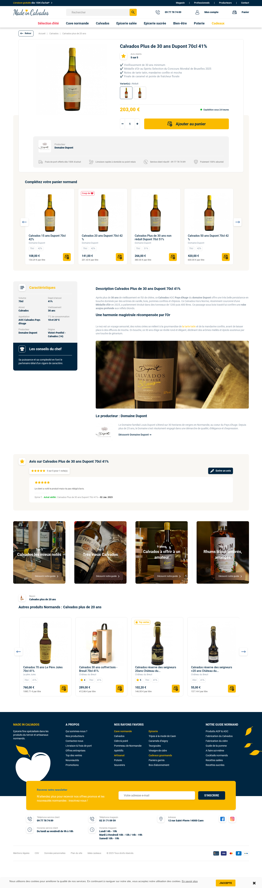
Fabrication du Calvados (219, 736)
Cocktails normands (217, 755)
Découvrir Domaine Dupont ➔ (135, 434)
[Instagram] (232, 818)
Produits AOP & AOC (217, 731)
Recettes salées (214, 760)
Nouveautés (72, 760)
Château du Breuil (87, 674)
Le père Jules (29, 674)
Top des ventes (74, 755)
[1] (32, 471)
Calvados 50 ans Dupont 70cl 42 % (208, 237)
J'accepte (225, 883)
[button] (26, 33)
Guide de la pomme (216, 745)
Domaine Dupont (37, 243)
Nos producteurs (75, 736)
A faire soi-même (215, 750)
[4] (41, 471)
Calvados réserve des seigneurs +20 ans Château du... (211, 669)
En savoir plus (190, 881)
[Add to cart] (67, 257)
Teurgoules (155, 745)
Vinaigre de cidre (158, 750)
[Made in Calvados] (31, 12)
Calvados (119, 736)
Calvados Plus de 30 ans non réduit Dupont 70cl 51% (153, 237)
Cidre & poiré (121, 740)
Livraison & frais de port (79, 745)
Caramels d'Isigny (158, 740)
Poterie (118, 760)
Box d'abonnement (159, 765)
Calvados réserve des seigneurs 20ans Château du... (155, 669)
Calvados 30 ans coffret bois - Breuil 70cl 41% (98, 669)
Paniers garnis (157, 760)
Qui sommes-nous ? (76, 731)
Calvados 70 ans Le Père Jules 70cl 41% (43, 669)
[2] (35, 471)
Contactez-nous (74, 740)
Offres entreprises (75, 750)
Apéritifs (118, 750)
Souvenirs (119, 765)
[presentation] (24, 222)
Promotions (72, 765)
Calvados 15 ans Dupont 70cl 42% (47, 237)
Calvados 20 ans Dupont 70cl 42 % (102, 237)
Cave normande (123, 731)
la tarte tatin (189, 326)
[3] (38, 471)
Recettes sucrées (215, 765)
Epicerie (153, 731)
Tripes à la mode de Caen (162, 736)
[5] (44, 471)
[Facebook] (222, 818)
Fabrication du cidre (217, 740)
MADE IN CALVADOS (26, 724)
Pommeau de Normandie (128, 745)
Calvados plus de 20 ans (42, 599)
